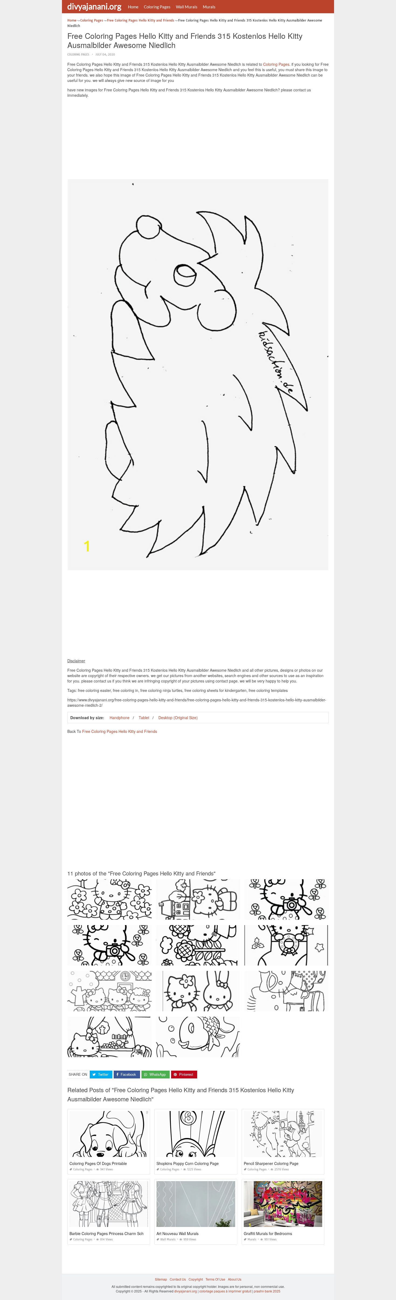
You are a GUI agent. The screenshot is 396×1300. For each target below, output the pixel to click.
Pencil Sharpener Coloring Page (271, 1163)
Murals (209, 6)
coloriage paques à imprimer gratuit (225, 1291)
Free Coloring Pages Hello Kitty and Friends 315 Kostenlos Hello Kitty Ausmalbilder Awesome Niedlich (232, 1006)
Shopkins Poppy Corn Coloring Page (188, 1163)
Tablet (144, 717)
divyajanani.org (94, 6)
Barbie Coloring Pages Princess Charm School (109, 1233)
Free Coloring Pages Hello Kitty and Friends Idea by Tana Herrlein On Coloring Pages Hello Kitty (227, 960)
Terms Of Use (215, 1279)
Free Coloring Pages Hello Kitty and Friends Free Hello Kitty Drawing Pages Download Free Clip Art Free (145, 1006)
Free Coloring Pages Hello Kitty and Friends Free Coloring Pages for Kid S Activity (129, 1052)
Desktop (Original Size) (178, 717)
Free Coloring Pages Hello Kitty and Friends (119, 731)
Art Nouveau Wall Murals (178, 1233)
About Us (234, 1279)
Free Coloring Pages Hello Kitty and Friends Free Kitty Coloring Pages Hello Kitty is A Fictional (314, 914)
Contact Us (178, 1279)
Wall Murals (186, 6)
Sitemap (161, 1279)
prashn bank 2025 (267, 1291)
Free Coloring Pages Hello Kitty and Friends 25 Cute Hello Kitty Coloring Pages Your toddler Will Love (320, 1006)
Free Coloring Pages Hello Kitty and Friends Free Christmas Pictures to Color (302, 960)
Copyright (196, 1279)
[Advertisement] (198, 139)
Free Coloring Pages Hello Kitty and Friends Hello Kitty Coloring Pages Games (126, 914)
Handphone (120, 717)
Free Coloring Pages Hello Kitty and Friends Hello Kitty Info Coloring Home (123, 960)
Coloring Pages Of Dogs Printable (98, 1163)
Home (133, 6)
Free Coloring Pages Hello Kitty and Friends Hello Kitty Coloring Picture (209, 914)
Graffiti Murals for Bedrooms (268, 1233)
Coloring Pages (157, 6)
